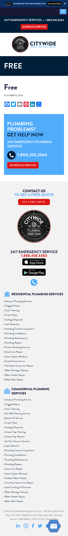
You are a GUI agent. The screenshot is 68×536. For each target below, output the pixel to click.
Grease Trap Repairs (15, 436)
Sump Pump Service (15, 361)
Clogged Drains (12, 306)
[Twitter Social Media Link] (40, 527)
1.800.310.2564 (55, 20)
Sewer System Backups (16, 356)
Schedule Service (34, 27)
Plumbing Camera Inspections (19, 329)
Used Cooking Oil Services (18, 487)
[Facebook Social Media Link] (33, 527)
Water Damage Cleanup (16, 370)
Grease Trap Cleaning (15, 432)
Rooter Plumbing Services (17, 347)
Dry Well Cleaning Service (17, 413)
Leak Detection (12, 324)
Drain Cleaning (12, 310)
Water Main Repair (14, 379)
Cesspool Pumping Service (18, 399)
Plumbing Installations (15, 333)
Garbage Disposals (14, 320)
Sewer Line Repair (13, 352)
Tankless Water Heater (16, 478)
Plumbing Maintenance (16, 338)
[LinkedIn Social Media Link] (18, 527)
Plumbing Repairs (13, 343)
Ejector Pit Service (14, 418)
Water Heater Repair (15, 375)
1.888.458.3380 (34, 255)
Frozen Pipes (11, 315)
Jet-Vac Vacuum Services (17, 441)
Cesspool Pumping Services (18, 301)
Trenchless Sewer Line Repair (19, 366)
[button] (63, 11)
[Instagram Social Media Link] (26, 527)
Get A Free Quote (33, 202)
